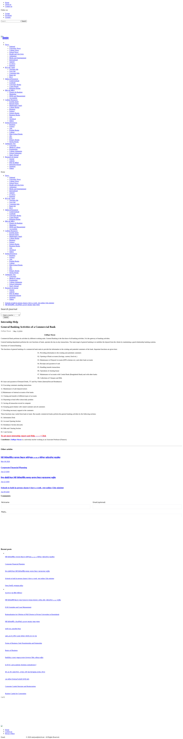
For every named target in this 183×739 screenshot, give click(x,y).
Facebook (8, 15)
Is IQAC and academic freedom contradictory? (20, 665)
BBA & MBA (10, 90)
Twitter (7, 13)
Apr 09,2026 (5, 492)
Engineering (13, 149)
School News (13, 52)
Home (7, 2)
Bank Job (12, 75)
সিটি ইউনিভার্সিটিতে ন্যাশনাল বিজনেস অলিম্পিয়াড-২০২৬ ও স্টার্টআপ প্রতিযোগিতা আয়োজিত (30, 457)
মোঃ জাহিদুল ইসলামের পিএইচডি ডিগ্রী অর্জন (17, 679)
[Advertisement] (39, 27)
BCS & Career (10, 67)
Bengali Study (14, 104)
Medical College (14, 147)
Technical (12, 119)
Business (12, 109)
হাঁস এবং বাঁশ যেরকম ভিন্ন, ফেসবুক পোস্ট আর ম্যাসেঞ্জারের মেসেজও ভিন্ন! (25, 672)
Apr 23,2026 (5, 472)
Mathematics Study (15, 105)
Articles (12, 161)
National (12, 46)
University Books (15, 84)
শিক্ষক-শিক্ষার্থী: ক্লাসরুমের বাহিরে (14, 586)
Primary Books (14, 140)
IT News (12, 64)
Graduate (12, 83)
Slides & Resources (11, 79)
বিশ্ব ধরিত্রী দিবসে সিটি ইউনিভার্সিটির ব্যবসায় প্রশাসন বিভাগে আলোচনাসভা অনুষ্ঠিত (28, 477)
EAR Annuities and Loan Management (18, 607)
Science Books (14, 113)
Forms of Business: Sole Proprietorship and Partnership (23, 643)
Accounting (13, 98)
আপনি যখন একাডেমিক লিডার (13, 629)
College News (14, 50)
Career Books (14, 86)
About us (8, 4)
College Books (14, 107)
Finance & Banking (15, 92)
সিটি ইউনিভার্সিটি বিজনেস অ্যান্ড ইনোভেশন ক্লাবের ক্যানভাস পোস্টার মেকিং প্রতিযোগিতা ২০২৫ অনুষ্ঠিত (33, 600)
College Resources (11, 100)
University (12, 145)
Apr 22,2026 (5, 482)
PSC (10, 138)
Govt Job (12, 71)
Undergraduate (14, 81)
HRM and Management (17, 96)
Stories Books (14, 142)
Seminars (12, 166)
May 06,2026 (5, 461)
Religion (12, 65)
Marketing (12, 94)
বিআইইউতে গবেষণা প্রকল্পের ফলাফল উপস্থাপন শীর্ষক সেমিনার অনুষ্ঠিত (24, 657)
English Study (14, 102)
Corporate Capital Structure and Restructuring (20, 686)
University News (15, 48)
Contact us (8, 6)
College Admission (15, 151)
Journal (11, 159)
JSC (10, 136)
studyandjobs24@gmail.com (15, 737)
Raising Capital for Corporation (15, 693)
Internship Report (15, 164)
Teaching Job (13, 69)
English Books (14, 130)
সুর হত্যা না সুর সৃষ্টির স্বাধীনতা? (13, 593)
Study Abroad (14, 155)
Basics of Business (11, 650)
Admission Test (10, 143)
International (13, 60)
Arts (10, 117)
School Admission (15, 153)
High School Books (16, 134)
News (7, 44)
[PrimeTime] (5, 37)
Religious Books (14, 88)
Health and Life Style (16, 54)
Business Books (14, 115)
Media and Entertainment (17, 58)
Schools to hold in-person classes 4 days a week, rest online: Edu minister (29, 303)
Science (12, 111)
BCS (11, 77)
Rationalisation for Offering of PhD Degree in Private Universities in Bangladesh (32, 614)
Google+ (8, 17)
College (12, 132)
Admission (13, 56)
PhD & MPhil (14, 163)
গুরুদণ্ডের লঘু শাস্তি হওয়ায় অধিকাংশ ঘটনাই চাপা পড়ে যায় (21, 636)
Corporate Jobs (14, 73)
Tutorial (12, 62)
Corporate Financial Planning (14, 467)
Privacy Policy (10, 733)
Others (11, 121)
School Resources (11, 123)
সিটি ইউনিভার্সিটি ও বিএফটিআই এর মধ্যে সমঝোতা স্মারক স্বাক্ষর (22, 305)
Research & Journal (11, 157)
